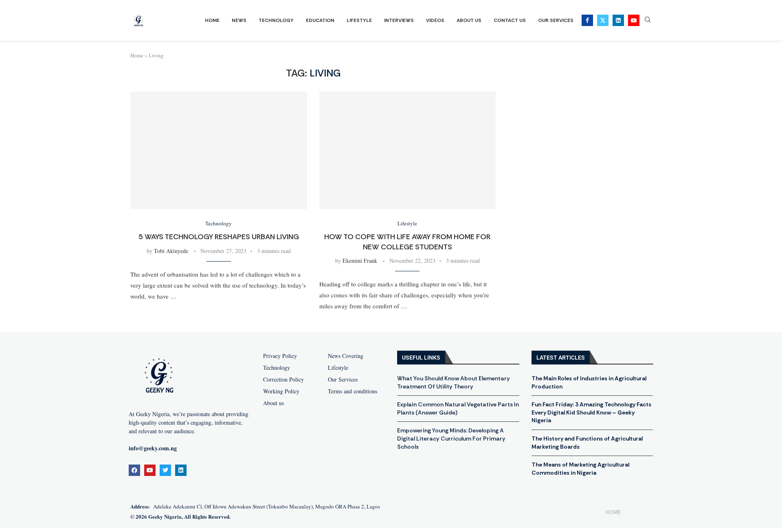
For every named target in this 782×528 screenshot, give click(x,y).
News (239, 20)
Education (320, 20)
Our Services (555, 20)
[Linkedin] (618, 20)
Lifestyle (359, 20)
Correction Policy (283, 379)
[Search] (648, 20)
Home (212, 20)
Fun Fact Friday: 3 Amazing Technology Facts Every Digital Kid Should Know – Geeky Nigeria (591, 412)
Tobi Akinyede (171, 251)
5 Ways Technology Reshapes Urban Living (218, 237)
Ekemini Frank (360, 260)
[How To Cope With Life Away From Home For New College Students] (407, 150)
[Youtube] (633, 20)
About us (273, 403)
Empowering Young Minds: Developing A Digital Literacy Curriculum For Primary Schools (451, 438)
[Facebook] (587, 20)
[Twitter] (602, 20)
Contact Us (510, 20)
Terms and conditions (352, 391)
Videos (435, 20)
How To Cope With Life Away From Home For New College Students (407, 241)
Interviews (399, 20)
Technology (276, 20)
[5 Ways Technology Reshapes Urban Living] (218, 150)
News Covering (345, 356)
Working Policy (281, 391)
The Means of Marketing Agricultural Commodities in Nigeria (580, 468)
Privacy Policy (280, 356)
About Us (469, 20)
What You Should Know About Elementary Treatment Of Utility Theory (453, 382)
